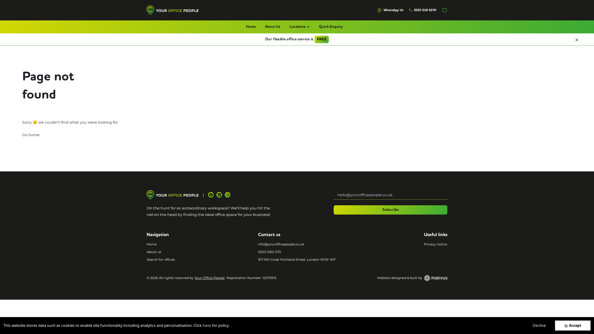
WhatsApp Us (394, 10)
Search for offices (161, 259)
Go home (30, 135)
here (207, 325)
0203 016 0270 (425, 10)
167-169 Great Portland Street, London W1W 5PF (297, 259)
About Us (272, 27)
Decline (539, 325)
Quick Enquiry (331, 27)
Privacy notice (435, 244)
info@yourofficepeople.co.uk (281, 244)
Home (251, 27)
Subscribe (390, 210)
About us (154, 252)
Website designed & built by (399, 278)
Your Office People (209, 278)
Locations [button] (298, 27)
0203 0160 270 (269, 252)
